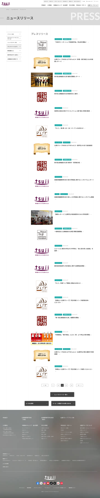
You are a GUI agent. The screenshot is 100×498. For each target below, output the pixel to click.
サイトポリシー (47, 487)
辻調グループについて (86, 425)
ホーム (7, 9)
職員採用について (72, 487)
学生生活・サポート (66, 425)
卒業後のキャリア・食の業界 (30, 425)
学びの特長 (44, 425)
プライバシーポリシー (38, 487)
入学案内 (5, 425)
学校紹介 (5, 417)
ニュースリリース (14, 9)
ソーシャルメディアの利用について (59, 487)
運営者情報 (29, 487)
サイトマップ (21, 487)
